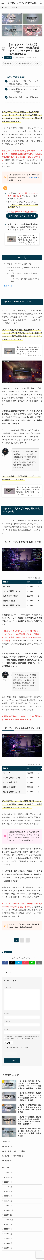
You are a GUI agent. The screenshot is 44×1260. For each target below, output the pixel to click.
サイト (6, 1029)
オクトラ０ (9, 1146)
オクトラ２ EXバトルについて (19, 264)
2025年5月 (8, 1187)
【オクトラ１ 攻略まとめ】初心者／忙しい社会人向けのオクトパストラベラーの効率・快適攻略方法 (27, 239)
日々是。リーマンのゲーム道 (22, 3)
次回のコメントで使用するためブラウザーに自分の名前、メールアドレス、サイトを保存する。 (23, 1037)
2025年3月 (8, 1196)
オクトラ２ (7, 57)
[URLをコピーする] (39, 962)
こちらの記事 (32, 177)
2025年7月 (8, 1177)
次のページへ (9, 286)
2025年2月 (8, 1201)
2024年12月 (8, 1210)
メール (7, 1021)
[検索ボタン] (41, 3)
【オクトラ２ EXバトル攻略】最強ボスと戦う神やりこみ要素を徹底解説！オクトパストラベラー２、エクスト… (28, 491)
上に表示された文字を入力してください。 (17, 1047)
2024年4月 (8, 1243)
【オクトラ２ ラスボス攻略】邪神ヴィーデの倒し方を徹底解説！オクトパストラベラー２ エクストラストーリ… (28, 350)
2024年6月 (8, 1234)
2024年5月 (8, 1238)
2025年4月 (8, 1191)
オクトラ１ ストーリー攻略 (15, 1151)
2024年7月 (8, 1229)
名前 (6, 1013)
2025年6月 (8, 1182)
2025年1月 (8, 1206)
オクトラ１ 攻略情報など (14, 1156)
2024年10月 (8, 1220)
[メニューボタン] (3, 3)
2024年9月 (8, 1224)
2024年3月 (8, 1248)
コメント (7, 987)
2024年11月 (8, 1215)
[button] (5, 962)
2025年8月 (8, 1173)
